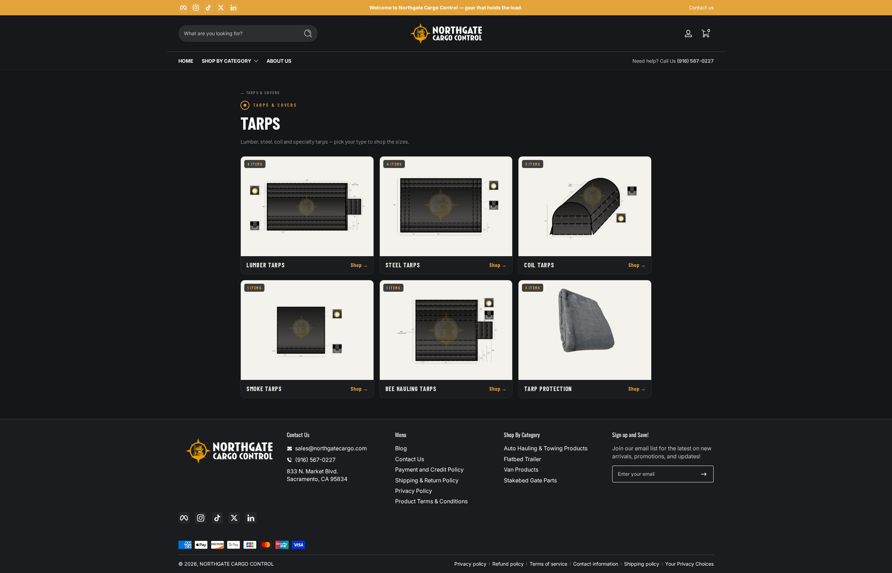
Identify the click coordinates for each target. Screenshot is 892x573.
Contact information (595, 564)
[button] (705, 33)
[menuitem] (446, 448)
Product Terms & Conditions (431, 501)
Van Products (521, 469)
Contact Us (409, 459)
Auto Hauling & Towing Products (545, 448)
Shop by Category (226, 61)
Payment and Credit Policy (429, 469)
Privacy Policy (413, 490)
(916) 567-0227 (695, 61)
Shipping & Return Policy (427, 480)
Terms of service (548, 564)
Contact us (701, 7)
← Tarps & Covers (260, 92)
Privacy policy (470, 564)
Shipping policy (641, 564)
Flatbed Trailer (522, 459)
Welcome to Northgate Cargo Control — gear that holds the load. (446, 7)
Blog (401, 448)
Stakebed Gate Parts (530, 480)
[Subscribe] (704, 474)
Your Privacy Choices (689, 564)
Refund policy (508, 564)
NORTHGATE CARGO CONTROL (237, 564)
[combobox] (236, 33)
